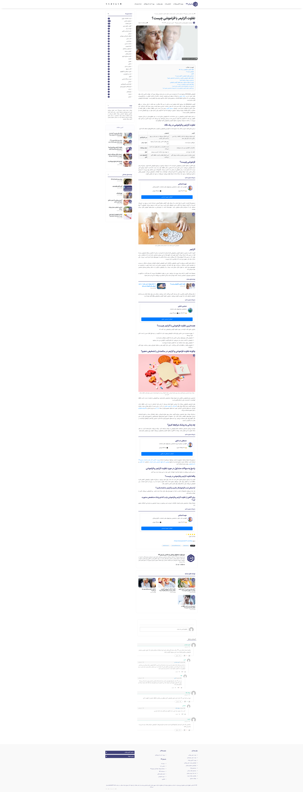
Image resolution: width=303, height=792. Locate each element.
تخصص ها (168, 4)
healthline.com (166, 545)
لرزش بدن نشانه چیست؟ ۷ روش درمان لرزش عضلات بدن (115, 141)
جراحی (129, 81)
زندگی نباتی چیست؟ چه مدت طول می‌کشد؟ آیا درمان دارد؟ (115, 134)
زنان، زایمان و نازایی (126, 31)
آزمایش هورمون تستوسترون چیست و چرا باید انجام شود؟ (115, 215)
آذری (175, 678)
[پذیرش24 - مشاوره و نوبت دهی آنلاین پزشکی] (192, 4)
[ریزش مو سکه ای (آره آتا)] (127, 181)
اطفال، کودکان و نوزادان (125, 36)
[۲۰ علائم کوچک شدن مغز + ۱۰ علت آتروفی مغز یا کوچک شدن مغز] (161, 286)
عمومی (129, 97)
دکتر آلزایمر (142, 462)
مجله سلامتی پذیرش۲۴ (189, 14)
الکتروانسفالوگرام (142, 408)
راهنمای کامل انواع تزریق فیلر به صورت (115, 162)
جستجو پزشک (193, 768)
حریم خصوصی (161, 776)
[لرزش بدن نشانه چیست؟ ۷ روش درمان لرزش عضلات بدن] (127, 143)
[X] (180, 565)
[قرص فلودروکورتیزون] (127, 188)
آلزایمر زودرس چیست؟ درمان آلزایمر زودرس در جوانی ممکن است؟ (187, 589)
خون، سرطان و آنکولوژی (125, 71)
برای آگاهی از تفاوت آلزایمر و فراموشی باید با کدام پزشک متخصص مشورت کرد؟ (178, 88)
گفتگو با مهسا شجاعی (167, 197)
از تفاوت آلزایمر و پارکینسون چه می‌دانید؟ (149, 589)
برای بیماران (160, 4)
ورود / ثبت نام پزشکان (149, 4)
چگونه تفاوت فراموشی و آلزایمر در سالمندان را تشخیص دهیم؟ (180, 78)
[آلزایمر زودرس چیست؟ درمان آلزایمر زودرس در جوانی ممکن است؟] (186, 583)
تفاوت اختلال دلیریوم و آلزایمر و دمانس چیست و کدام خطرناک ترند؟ (167, 589)
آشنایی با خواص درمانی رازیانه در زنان (115, 208)
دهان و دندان (128, 66)
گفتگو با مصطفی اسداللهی (167, 454)
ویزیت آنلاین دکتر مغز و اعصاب (152, 460)
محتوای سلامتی (179, 14)
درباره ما (163, 763)
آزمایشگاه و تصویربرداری (125, 86)
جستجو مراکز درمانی (191, 771)
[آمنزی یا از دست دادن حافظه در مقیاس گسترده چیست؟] (186, 600)
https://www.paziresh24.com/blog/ (183, 541)
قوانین (163, 779)
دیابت (129, 89)
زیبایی (129, 33)
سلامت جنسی (128, 44)
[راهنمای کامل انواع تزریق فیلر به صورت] (127, 164)
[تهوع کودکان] (127, 195)
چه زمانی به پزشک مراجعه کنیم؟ (187, 80)
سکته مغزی (182, 96)
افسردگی (175, 406)
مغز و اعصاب (172, 14)
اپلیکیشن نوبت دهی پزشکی (190, 763)
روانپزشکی (129, 92)
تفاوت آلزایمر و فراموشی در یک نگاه (186, 69)
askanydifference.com (176, 545)
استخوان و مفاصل (127, 49)
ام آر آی (157, 408)
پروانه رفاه (177, 708)
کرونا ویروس (128, 46)
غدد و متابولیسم (127, 74)
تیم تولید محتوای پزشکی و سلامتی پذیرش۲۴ (171, 555)
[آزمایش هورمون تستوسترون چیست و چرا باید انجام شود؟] (127, 217)
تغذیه (129, 59)
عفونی (129, 61)
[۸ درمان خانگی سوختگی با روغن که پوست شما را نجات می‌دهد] (127, 157)
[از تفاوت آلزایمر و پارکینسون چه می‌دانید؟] (147, 583)
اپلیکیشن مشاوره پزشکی (191, 765)
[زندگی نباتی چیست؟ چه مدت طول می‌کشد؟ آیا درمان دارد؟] (127, 136)
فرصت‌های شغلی (161, 774)
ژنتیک (129, 94)
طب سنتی (128, 39)
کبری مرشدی (177, 662)
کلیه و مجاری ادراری (126, 56)
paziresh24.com (112, 785)
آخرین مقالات (120, 127)
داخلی (129, 64)
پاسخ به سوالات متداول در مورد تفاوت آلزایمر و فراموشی (182, 82)
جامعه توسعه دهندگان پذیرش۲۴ (157, 769)
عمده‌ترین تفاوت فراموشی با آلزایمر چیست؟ (184, 76)
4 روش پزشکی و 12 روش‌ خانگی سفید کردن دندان (115, 201)
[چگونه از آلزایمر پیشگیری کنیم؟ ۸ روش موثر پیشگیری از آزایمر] (127, 150)
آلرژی (130, 76)
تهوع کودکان (119, 193)
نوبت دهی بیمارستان (191, 758)
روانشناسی (128, 41)
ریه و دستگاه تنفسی (126, 79)
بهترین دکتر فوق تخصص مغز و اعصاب (159, 462)
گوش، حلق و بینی (127, 26)
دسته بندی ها (138, 4)
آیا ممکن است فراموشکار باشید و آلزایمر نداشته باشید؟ (183, 86)
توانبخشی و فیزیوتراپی (126, 84)
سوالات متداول (193, 778)
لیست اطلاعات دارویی (126, 18)
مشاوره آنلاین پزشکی (129, 752)
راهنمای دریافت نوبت (191, 776)
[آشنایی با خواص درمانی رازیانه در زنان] (127, 210)
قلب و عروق (128, 69)
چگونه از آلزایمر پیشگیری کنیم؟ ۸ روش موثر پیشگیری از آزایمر (115, 148)
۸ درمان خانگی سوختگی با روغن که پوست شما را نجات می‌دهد (115, 155)
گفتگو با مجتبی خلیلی (167, 319)
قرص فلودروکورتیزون (117, 186)
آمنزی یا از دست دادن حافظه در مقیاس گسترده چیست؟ (188, 607)
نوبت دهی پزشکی (192, 755)
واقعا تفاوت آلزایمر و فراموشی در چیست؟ (185, 84)
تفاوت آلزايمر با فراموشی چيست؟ (177, 284)
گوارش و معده (128, 51)
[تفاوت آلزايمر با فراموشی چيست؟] (190, 286)
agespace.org (185, 545)
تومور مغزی (168, 406)
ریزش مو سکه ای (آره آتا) (116, 179)
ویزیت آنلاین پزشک (178, 4)
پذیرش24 (140, 460)
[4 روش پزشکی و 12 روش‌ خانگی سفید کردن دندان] (127, 203)
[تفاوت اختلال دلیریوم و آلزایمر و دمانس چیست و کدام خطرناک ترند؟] (166, 583)
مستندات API (162, 771)
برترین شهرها (131, 756)
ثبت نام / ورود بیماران (191, 773)
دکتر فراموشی (192, 464)
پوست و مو (128, 28)
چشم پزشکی (128, 54)
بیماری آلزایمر (169, 108)
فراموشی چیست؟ (190, 72)
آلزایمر (192, 74)
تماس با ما (162, 766)
